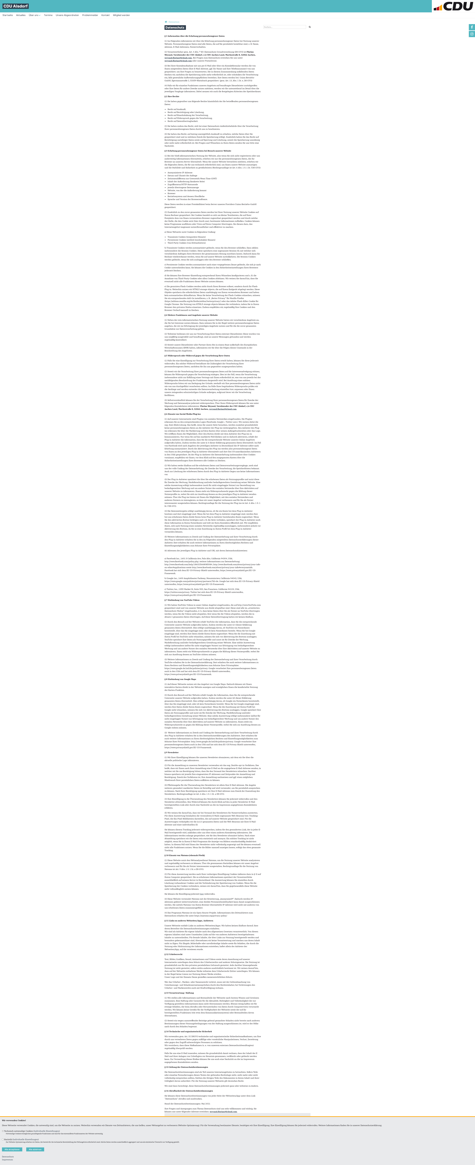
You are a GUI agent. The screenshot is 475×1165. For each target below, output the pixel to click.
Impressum (7, 1159)
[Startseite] (453, 1)
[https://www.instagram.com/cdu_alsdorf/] (472, 34)
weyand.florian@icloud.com (178, 58)
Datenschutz (8, 1156)
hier (202, 894)
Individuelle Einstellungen (46, 1131)
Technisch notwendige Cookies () (32, 1131)
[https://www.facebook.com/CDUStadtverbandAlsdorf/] (472, 27)
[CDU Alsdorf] (166, 22)
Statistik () (21, 1139)
